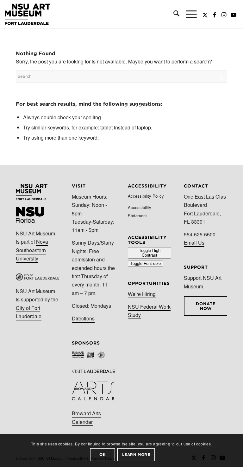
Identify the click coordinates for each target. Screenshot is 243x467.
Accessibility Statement (139, 211)
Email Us (194, 242)
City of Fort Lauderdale (28, 312)
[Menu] (188, 14)
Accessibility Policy (146, 196)
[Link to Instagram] (224, 14)
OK (102, 454)
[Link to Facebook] (214, 14)
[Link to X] (205, 14)
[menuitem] (173, 14)
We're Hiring (142, 294)
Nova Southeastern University (32, 250)
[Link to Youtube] (233, 14)
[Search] (173, 14)
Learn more (136, 454)
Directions (83, 318)
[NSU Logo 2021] (27, 14)
